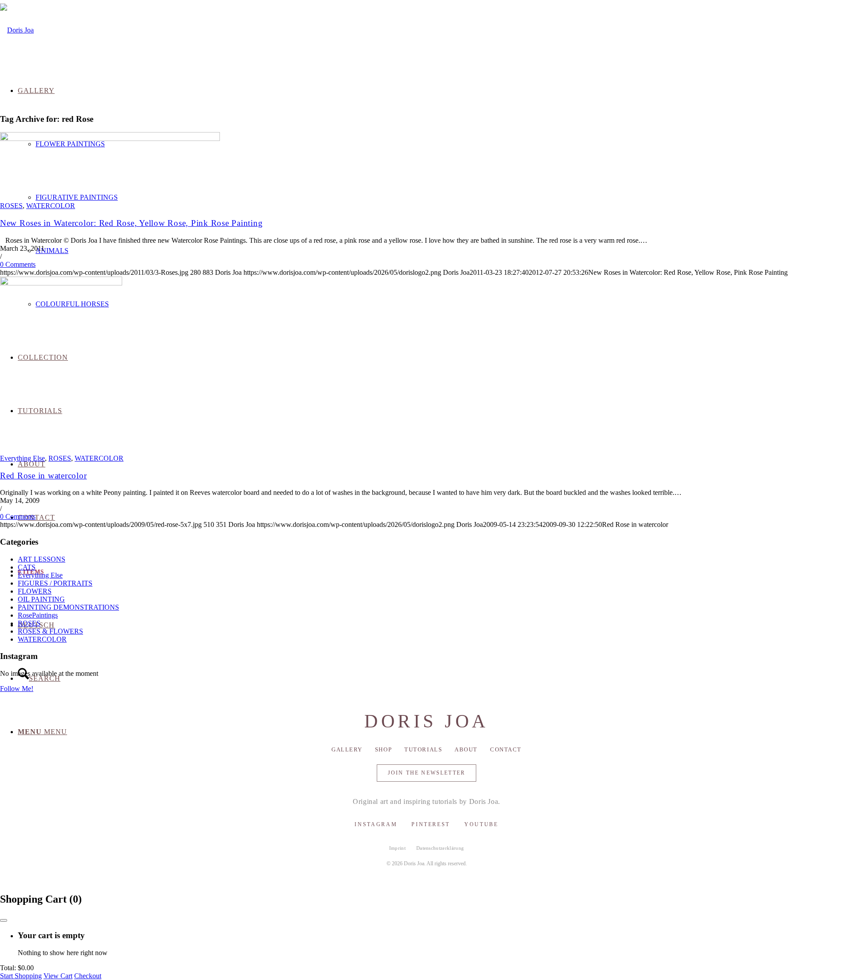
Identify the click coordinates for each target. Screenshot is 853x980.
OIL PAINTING (41, 599)
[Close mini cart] (3, 920)
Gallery (347, 749)
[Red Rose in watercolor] (61, 283)
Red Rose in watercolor (43, 475)
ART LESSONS (41, 559)
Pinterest (430, 824)
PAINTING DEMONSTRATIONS (68, 607)
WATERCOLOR (50, 205)
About (466, 749)
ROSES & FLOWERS (50, 631)
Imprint (397, 848)
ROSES (11, 205)
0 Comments (18, 264)
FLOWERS (35, 591)
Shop (383, 749)
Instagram (376, 824)
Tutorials (423, 749)
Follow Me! (16, 688)
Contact (506, 749)
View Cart (58, 976)
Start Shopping (21, 976)
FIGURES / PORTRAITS (55, 583)
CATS (27, 567)
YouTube (481, 824)
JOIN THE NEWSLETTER (426, 773)
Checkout (87, 976)
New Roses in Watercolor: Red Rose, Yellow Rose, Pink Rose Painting (131, 223)
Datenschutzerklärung (440, 848)
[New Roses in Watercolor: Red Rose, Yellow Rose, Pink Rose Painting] (110, 138)
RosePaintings (38, 615)
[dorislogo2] (17, 30)
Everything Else (22, 458)
